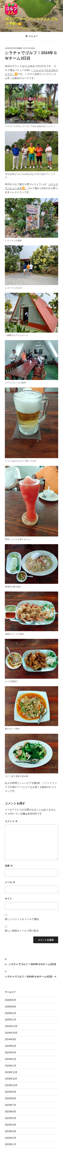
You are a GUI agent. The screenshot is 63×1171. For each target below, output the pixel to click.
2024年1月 (10, 1065)
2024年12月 (11, 1026)
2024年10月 (11, 1032)
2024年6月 (10, 1046)
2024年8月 (10, 1039)
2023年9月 (10, 1091)
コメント (11, 821)
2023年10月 (11, 1085)
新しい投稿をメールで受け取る (22, 930)
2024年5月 (10, 1052)
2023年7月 (10, 1105)
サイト (8, 898)
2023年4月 (10, 1124)
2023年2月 (10, 1137)
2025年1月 (10, 1019)
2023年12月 (11, 1072)
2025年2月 (10, 1013)
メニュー (33, 36)
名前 (9, 865)
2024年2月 (10, 1059)
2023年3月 (10, 1131)
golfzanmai (29, 48)
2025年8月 (10, 1006)
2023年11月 (11, 1078)
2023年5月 (10, 1118)
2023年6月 (10, 1111)
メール (10, 882)
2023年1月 (10, 1144)
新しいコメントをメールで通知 (22, 919)
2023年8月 (10, 1098)
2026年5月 (10, 1000)
